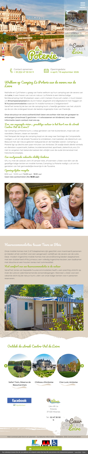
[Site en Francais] (3, 48)
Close (83, 452)
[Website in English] (3, 51)
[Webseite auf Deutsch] (3, 59)
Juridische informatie (45, 437)
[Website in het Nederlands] (3, 55)
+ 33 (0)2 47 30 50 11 (24, 72)
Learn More (78, 452)
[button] (83, 5)
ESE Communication (72, 437)
